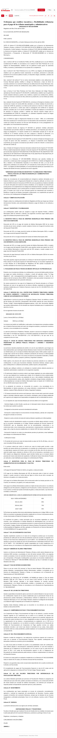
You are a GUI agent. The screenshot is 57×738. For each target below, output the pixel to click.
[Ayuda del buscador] (12, 10)
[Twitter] (45, 15)
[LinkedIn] (54, 15)
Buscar (42, 10)
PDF (6, 15)
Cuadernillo (16, 15)
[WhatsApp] (51, 15)
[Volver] (2, 16)
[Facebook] (48, 15)
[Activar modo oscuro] (54, 10)
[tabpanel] (28, 374)
